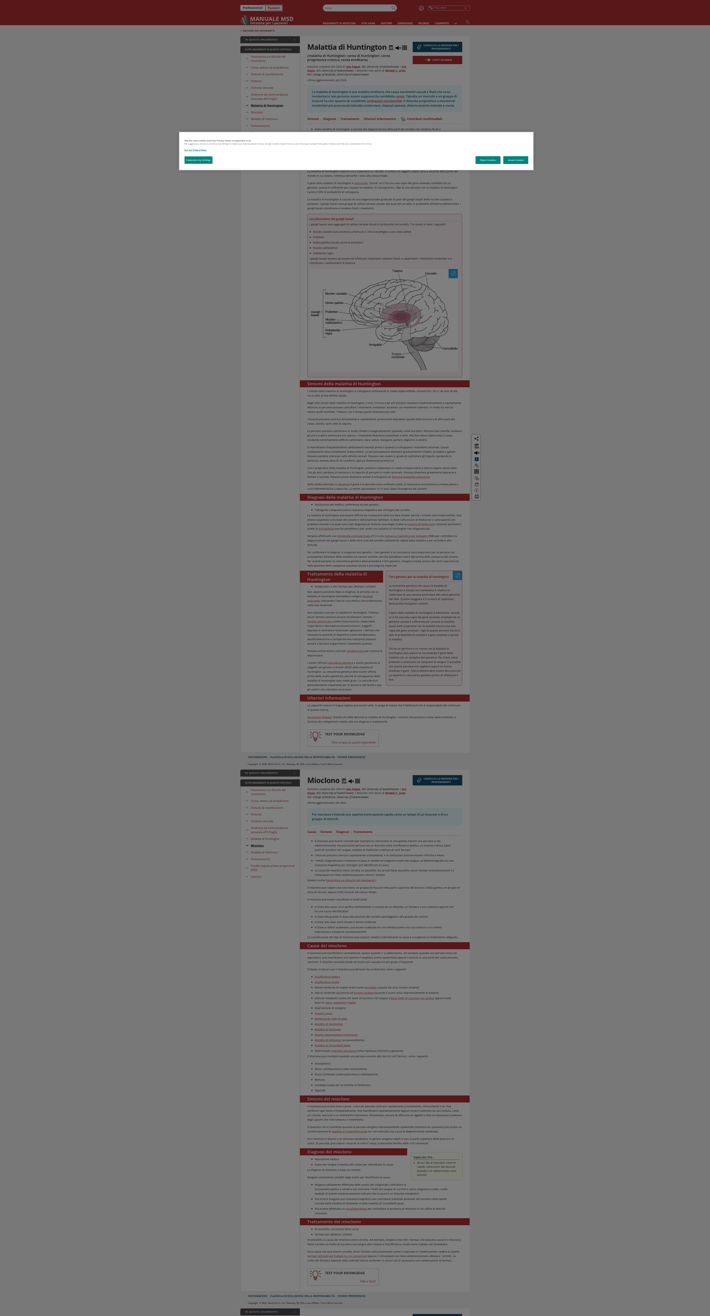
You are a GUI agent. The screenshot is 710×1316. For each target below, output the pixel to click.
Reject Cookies (488, 160)
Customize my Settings (198, 160)
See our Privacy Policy (195, 150)
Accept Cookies (516, 160)
